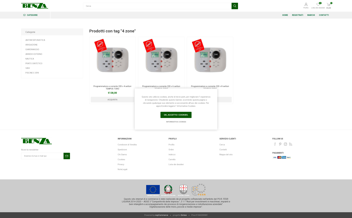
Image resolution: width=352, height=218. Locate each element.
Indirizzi (172, 154)
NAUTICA (29, 59)
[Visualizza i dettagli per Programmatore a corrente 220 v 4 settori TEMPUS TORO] (112, 60)
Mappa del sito (226, 154)
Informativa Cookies (176, 122)
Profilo (306, 8)
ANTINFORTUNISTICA (35, 40)
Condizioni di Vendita (127, 144)
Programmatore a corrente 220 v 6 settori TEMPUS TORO (161, 87)
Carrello (172, 159)
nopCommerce (161, 215)
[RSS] (290, 144)
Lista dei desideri (176, 164)
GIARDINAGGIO (32, 49)
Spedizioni (122, 149)
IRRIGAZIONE (31, 45)
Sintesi (184, 215)
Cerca (222, 144)
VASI (27, 68)
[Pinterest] (280, 144)
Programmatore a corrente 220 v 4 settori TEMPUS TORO (112, 87)
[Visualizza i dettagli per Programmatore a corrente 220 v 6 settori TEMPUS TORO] (161, 60)
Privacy (121, 164)
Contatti (223, 149)
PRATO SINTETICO (33, 63)
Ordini (171, 149)
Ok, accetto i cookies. (176, 115)
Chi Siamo (122, 154)
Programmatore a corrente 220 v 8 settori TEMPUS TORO (210, 87)
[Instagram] (285, 144)
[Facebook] (275, 144)
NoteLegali (122, 169)
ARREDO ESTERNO (33, 54)
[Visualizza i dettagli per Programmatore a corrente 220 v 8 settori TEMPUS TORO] (210, 60)
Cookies (121, 159)
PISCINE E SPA (32, 73)
